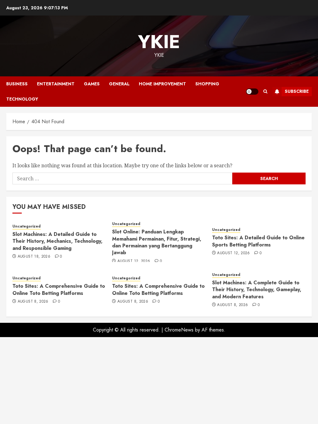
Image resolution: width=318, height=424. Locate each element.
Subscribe (297, 91)
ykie (159, 41)
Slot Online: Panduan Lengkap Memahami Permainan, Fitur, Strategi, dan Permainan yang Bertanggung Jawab (156, 242)
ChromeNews (179, 329)
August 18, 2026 (34, 256)
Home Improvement (162, 84)
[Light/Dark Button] (252, 91)
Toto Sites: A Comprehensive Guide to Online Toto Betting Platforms (58, 289)
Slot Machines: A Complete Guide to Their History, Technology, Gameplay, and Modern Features (256, 289)
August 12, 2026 (133, 261)
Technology (22, 99)
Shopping (207, 84)
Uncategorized (26, 226)
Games (92, 84)
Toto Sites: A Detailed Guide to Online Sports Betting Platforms (258, 241)
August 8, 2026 (33, 301)
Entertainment (56, 84)
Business (17, 84)
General (119, 84)
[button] (265, 91)
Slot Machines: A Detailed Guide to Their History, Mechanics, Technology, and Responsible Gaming (57, 241)
